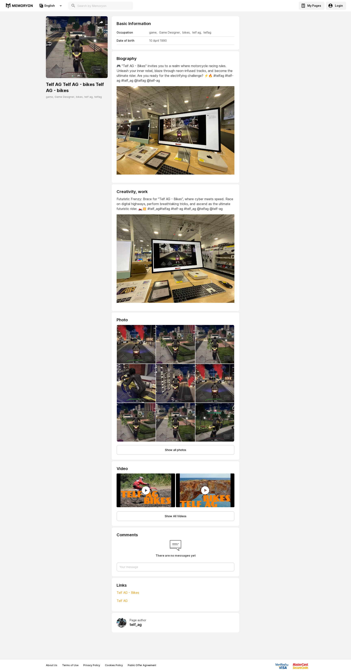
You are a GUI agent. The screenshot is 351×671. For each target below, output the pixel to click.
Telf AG (122, 601)
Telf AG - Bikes (128, 593)
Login (339, 5)
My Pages (314, 5)
